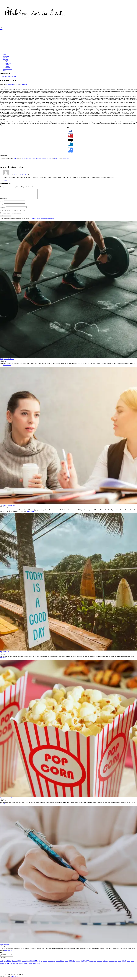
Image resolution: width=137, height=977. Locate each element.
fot (41, 961)
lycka (71, 961)
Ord (15, 158)
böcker (9, 961)
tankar (124, 961)
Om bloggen (6, 56)
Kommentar (3, 198)
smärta (98, 961)
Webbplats (2, 207)
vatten (17, 963)
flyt (39, 961)
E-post (1, 204)
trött (7, 963)
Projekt (5, 57)
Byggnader (9, 63)
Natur (7, 66)
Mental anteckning (4, 944)
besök (1, 961)
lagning (33, 158)
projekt (94, 961)
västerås (30, 963)
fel (27, 960)
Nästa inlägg (15, 76)
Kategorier (2, 955)
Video (20, 963)
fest (30, 158)
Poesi (4, 70)
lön (74, 961)
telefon (128, 961)
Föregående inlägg (5, 76)
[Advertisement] (68, 41)
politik (91, 961)
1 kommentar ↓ (24, 84)
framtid (45, 961)
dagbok (14, 961)
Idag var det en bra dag (5, 651)
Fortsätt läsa (7, 365)
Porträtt (8, 67)
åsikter (38, 963)
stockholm (38, 158)
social (104, 961)
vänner (50, 158)
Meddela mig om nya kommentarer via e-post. (13, 210)
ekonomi (24, 961)
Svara (5, 180)
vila (22, 963)
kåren (66, 961)
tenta (132, 961)
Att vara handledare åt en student (8, 505)
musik (78, 961)
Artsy (7, 60)
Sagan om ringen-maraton (6, 797)
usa (47, 158)
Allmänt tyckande (7, 69)
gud (54, 961)
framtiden (50, 961)
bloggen (5, 961)
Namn (1, 201)
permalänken (66, 158)
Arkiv (1, 952)
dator (19, 961)
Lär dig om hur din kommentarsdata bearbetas (42, 218)
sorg (107, 961)
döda (27, 158)
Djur (7, 64)
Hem (4, 54)
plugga (87, 961)
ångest (23, 158)
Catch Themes (14, 976)
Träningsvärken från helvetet (7, 359)
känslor (62, 961)
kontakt (58, 961)
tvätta (11, 963)
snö (101, 961)
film (35, 961)
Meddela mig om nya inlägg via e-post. (11, 213)
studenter (44, 158)
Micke (17, 84)
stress (116, 961)
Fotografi (5, 59)
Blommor (8, 62)
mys (82, 961)
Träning (2, 963)
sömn (119, 961)
